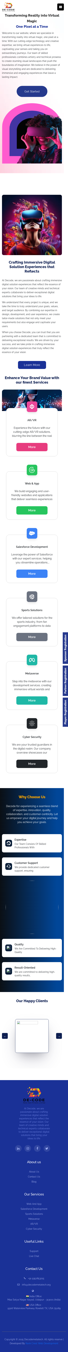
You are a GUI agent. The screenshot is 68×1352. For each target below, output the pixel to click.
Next (59, 1036)
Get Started (32, 91)
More (32, 447)
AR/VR (34, 1224)
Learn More (32, 365)
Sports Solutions (34, 1214)
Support (34, 1251)
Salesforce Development (34, 1209)
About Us (34, 1171)
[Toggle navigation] (60, 7)
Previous (5, 1036)
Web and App (34, 1204)
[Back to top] (59, 1348)
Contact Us (34, 1176)
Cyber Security (34, 1229)
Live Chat (34, 1256)
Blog (34, 1181)
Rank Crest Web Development (42, 1343)
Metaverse (34, 1219)
